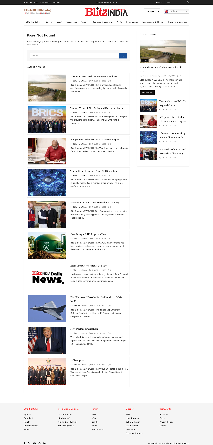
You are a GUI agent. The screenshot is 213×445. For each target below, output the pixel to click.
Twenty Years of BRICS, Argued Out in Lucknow (96, 108)
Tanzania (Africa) (66, 425)
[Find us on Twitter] (29, 443)
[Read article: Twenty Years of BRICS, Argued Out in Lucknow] (47, 119)
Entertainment (31, 425)
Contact (56, 2)
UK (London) (64, 418)
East (94, 414)
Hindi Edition (132, 22)
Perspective (71, 22)
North (94, 425)
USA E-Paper (132, 425)
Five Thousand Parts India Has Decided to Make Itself (96, 299)
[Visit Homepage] (106, 11)
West (94, 418)
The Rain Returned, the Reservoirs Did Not (93, 76)
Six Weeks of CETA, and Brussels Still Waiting (94, 202)
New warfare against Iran (84, 328)
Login (160, 2)
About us (28, 2)
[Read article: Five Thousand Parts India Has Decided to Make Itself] (47, 308)
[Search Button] (187, 2)
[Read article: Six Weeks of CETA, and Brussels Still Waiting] (47, 214)
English (172, 11)
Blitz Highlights (33, 22)
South (95, 422)
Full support (77, 360)
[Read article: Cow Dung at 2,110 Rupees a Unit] (47, 245)
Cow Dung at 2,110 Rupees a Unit (88, 234)
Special (27, 414)
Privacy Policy (45, 2)
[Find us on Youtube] (34, 443)
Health (27, 429)
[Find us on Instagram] (40, 443)
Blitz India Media (80, 81)
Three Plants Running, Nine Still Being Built (94, 171)
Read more (148, 92)
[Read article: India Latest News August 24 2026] (47, 277)
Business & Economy (102, 22)
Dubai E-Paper (133, 422)
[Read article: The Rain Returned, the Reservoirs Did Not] (47, 88)
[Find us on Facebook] (24, 443)
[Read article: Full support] (47, 371)
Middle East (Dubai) (67, 422)
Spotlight (28, 418)
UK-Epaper (131, 429)
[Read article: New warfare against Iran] (47, 340)
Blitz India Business (177, 22)
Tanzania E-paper (134, 433)
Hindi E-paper (132, 418)
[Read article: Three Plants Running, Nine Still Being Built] (47, 182)
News (145, 61)
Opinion (49, 22)
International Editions (152, 22)
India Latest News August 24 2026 (88, 265)
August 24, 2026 (98, 81)
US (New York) (65, 414)
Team (35, 2)
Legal (59, 22)
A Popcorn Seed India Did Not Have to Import (95, 139)
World (119, 22)
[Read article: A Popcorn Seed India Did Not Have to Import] (47, 151)
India (128, 414)
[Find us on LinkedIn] (44, 443)
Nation (84, 22)
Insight (27, 422)
